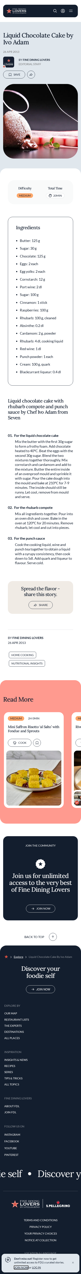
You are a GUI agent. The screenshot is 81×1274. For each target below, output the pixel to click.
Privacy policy (40, 1226)
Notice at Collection (40, 1240)
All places (12, 1038)
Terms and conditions (40, 1220)
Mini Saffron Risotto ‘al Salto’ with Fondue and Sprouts (33, 729)
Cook (22, 742)
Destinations (14, 1031)
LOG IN (36, 1267)
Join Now (43, 908)
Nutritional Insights (26, 663)
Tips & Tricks (13, 1078)
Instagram (12, 1134)
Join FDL (10, 1112)
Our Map (10, 1013)
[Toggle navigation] (71, 11)
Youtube (10, 1148)
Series (8, 1071)
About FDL (11, 1106)
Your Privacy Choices (40, 1233)
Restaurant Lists (16, 1019)
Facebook (11, 1141)
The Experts (13, 1025)
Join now (43, 989)
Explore (18, 956)
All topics (11, 1084)
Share (43, 605)
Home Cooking (22, 655)
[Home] (16, 10)
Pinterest (11, 1154)
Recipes (9, 1065)
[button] (55, 11)
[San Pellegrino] (58, 1206)
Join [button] (63, 11)
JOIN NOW (21, 1267)
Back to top (34, 937)
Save (17, 74)
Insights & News (16, 1059)
